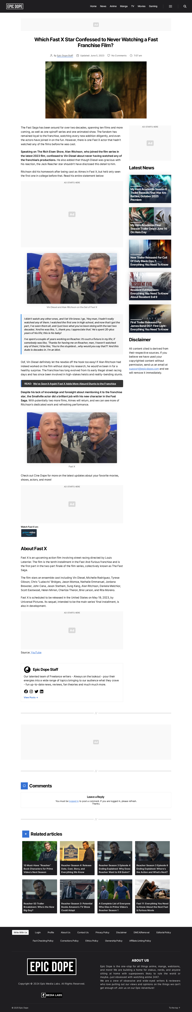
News (103, 6)
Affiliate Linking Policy (140, 940)
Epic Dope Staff (65, 55)
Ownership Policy (113, 940)
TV (132, 6)
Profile (51, 932)
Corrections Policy (69, 940)
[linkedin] (41, 691)
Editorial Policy (163, 932)
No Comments (119, 55)
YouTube (35, 652)
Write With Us (20, 932)
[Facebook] (26, 691)
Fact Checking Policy (43, 940)
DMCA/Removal (141, 932)
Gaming (153, 6)
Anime (113, 6)
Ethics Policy (91, 940)
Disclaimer (121, 932)
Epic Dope (23, 1008)
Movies (141, 6)
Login (38, 932)
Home (93, 6)
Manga (124, 6)
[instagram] (31, 691)
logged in (74, 801)
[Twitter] (36, 691)
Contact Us (83, 932)
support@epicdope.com (144, 368)
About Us (65, 932)
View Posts (31, 697)
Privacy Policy (102, 932)
